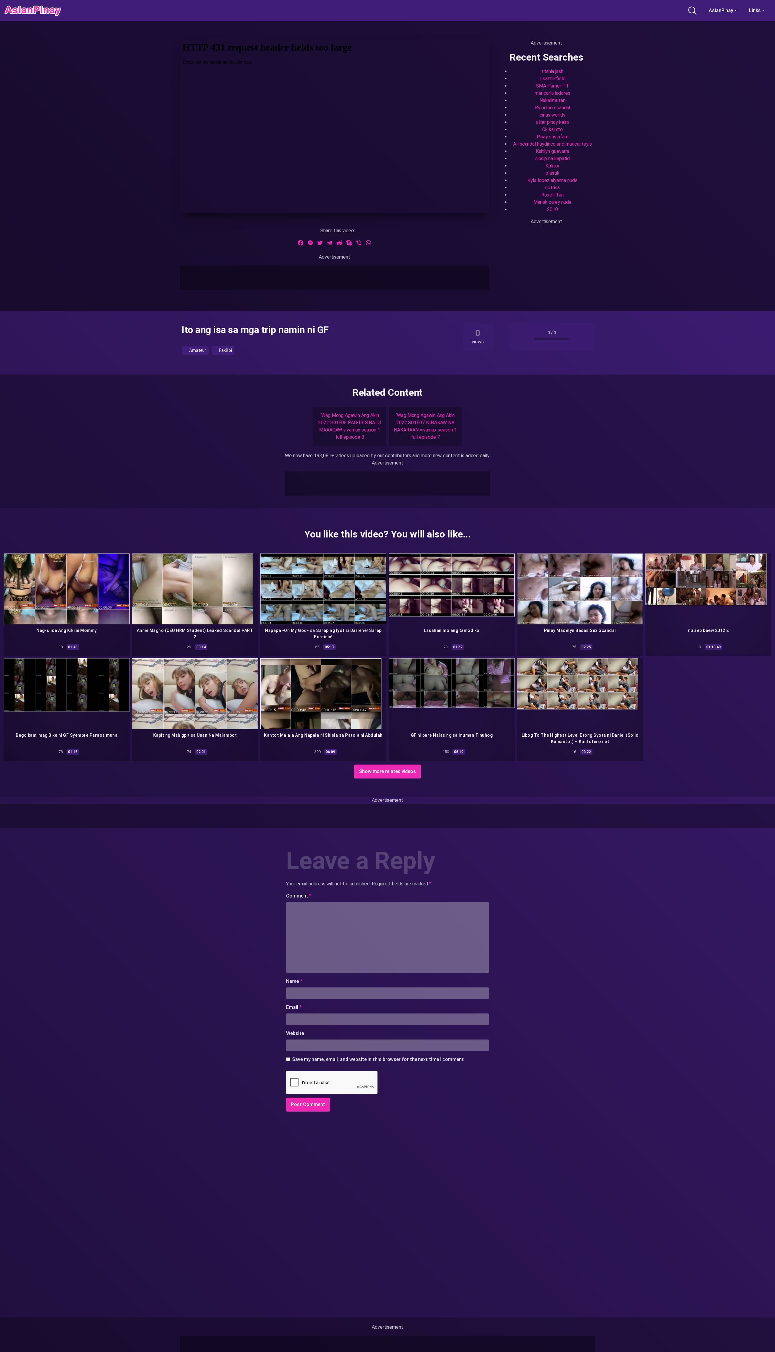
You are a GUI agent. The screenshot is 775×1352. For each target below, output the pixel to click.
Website (295, 1033)
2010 (552, 209)
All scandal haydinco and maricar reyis (552, 144)
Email (294, 1007)
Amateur (197, 350)
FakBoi (225, 350)
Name (294, 981)
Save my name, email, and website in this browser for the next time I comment (378, 1059)
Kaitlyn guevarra (552, 151)
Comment (299, 896)
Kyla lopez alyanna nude (552, 180)
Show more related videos (387, 771)
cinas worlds (552, 115)
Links (755, 10)
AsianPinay (721, 10)
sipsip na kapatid (552, 158)
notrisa (552, 187)
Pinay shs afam (553, 137)
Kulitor (552, 166)
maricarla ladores (552, 93)
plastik (552, 173)
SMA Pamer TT (552, 86)
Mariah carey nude (552, 202)
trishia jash (552, 71)
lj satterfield (552, 78)
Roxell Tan (552, 195)
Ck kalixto (552, 129)
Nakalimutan (552, 100)
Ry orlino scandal (552, 108)
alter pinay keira (552, 122)
